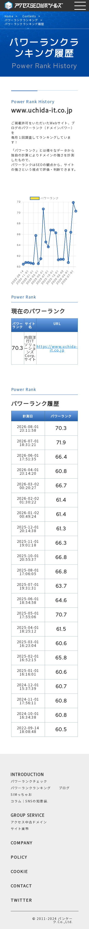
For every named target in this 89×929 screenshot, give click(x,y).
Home (9, 16)
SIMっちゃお (21, 794)
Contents (29, 16)
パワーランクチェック (29, 781)
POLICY (19, 857)
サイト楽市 (20, 828)
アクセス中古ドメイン (29, 822)
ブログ (64, 788)
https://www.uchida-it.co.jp (57, 348)
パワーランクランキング (21, 20)
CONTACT (21, 885)
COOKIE (19, 871)
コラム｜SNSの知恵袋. (29, 801)
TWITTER (21, 900)
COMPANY (22, 842)
